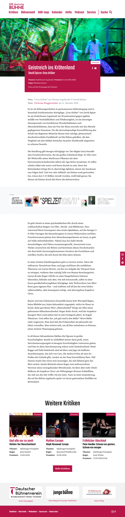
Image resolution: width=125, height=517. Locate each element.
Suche (104, 12)
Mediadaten (93, 6)
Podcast (79, 12)
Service (91, 12)
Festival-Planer (60, 6)
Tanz (12, 1)
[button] (92, 68)
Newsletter (22, 511)
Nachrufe (26, 1)
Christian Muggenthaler (46, 103)
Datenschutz (53, 511)
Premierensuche (60, 1)
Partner (91, 1)
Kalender (57, 12)
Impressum (43, 511)
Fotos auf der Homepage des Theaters (42, 87)
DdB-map (43, 12)
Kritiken (13, 12)
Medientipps (28, 6)
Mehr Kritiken (62, 468)
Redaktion (12, 511)
